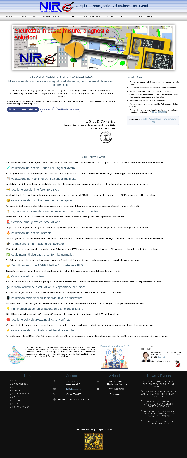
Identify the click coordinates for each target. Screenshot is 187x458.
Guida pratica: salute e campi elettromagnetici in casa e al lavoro (159, 413)
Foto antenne (169, 119)
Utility (110, 16)
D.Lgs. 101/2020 (158, 112)
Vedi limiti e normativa (68, 109)
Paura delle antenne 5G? (114, 346)
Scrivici (161, 357)
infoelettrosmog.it (73, 389)
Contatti (125, 16)
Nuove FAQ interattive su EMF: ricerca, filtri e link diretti (159, 384)
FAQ (149, 16)
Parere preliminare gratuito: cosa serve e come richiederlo (159, 403)
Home (9, 16)
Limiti (35, 16)
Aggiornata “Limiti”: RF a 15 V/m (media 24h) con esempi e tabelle (159, 393)
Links (139, 16)
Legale (74, 16)
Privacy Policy (21, 407)
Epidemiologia (20, 384)
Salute (22, 16)
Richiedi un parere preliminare (23, 109)
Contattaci (47, 109)
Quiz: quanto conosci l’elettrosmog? (159, 422)
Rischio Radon (92, 16)
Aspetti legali (155, 119)
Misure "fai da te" (53, 16)
